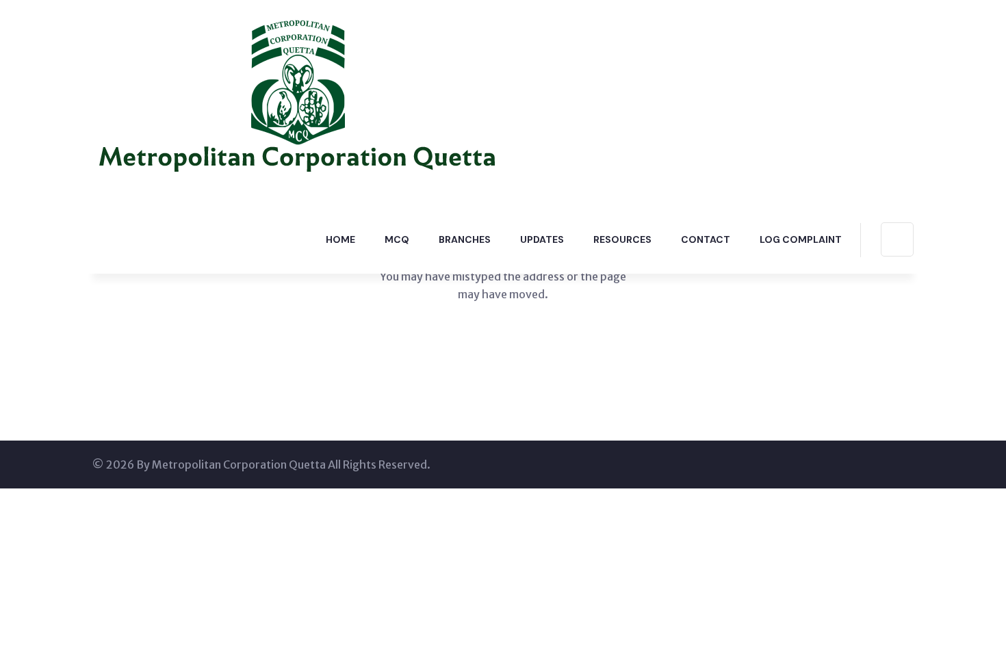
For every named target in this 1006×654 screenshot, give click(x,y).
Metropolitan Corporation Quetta (239, 464)
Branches (465, 239)
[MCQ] (297, 101)
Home (340, 239)
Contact (705, 239)
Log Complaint (801, 239)
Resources (622, 239)
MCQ (397, 239)
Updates (542, 239)
